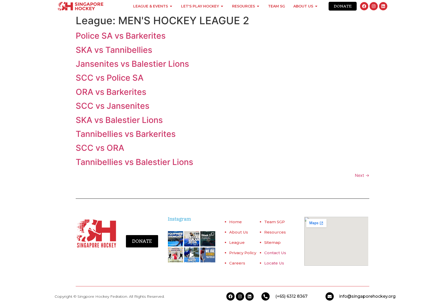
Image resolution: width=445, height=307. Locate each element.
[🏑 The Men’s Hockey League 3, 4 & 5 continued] (208, 238)
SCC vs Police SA (109, 78)
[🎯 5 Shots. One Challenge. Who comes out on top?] (191, 255)
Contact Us (275, 252)
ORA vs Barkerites (111, 92)
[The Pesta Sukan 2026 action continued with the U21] (191, 238)
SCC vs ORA (100, 148)
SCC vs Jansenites (112, 106)
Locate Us (274, 263)
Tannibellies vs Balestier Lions (134, 162)
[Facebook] (364, 6)
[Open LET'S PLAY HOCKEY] (222, 6)
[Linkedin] (383, 6)
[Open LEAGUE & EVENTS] (171, 6)
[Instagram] (374, 6)
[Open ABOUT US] (316, 6)
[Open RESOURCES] (258, 6)
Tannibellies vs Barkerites (126, 134)
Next (362, 175)
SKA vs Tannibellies (114, 50)
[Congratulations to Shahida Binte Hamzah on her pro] (175, 255)
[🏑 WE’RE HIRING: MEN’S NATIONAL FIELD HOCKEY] (208, 255)
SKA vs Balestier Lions (119, 120)
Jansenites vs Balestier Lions (132, 64)
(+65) (281, 296)
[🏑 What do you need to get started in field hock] (175, 238)
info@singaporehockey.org (367, 296)
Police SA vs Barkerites (121, 36)
